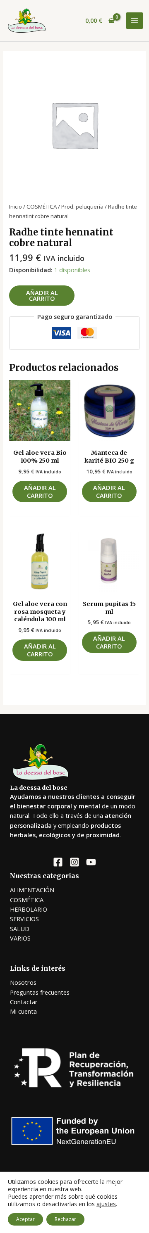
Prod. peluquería (82, 206)
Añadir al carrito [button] (40, 491)
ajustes (106, 1204)
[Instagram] (74, 862)
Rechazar (65, 1219)
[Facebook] (58, 862)
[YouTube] (91, 862)
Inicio (15, 206)
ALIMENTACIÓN (32, 890)
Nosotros (23, 982)
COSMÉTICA (41, 206)
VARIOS (20, 938)
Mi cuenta (23, 1011)
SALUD (19, 928)
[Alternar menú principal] (134, 20)
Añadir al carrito (42, 295)
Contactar (24, 1002)
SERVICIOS (24, 919)
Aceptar (25, 1219)
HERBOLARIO (28, 909)
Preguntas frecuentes (40, 992)
